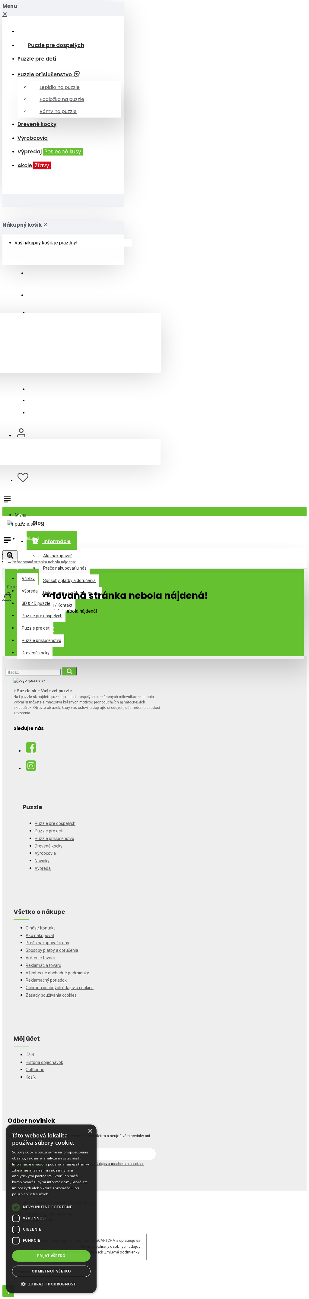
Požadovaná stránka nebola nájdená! (44, 562)
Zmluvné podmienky (121, 1252)
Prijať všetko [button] (51, 1255)
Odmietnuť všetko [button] (51, 1271)
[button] (51, 1284)
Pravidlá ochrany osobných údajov (110, 1246)
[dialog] (51, 1208)
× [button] (90, 1131)
